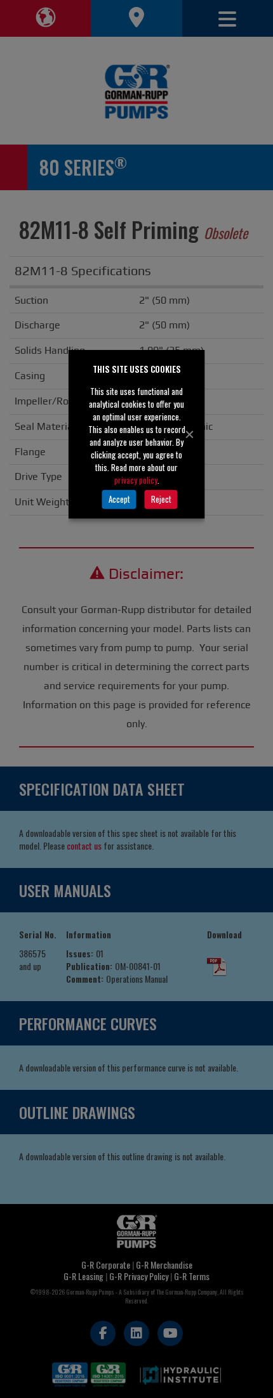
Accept (119, 499)
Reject (161, 499)
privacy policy (135, 479)
